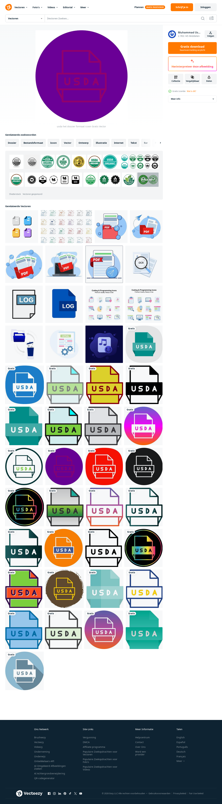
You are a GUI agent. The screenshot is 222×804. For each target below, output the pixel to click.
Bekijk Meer (148, 179)
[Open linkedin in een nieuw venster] (59, 793)
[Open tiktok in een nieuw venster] (70, 793)
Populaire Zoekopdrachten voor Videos (100, 768)
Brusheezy (40, 737)
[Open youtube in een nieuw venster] (80, 793)
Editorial (67, 7)
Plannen (139, 7)
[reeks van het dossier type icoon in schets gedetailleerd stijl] (66, 226)
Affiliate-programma (94, 746)
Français (181, 756)
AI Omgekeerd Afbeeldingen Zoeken (50, 767)
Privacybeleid (179, 793)
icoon (53, 142)
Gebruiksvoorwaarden (159, 793)
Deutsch (181, 751)
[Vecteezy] (8, 7)
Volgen (210, 36)
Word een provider (140, 753)
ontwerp (84, 142)
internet (118, 142)
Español (180, 742)
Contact (139, 742)
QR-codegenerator (44, 778)
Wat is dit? (191, 91)
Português (182, 746)
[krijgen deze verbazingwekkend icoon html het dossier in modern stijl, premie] (64, 344)
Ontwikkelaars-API (44, 761)
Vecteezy (39, 742)
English (180, 737)
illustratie (101, 142)
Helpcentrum (142, 737)
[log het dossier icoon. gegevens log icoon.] (24, 304)
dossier (12, 142)
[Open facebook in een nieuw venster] (49, 793)
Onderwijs (40, 756)
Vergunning (89, 737)
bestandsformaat (33, 142)
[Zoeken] (203, 18)
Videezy (38, 746)
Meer (83, 7)
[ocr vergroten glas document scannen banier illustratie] (144, 264)
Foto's (36, 7)
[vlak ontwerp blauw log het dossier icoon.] (64, 304)
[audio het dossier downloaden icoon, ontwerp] (104, 344)
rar (146, 142)
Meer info (175, 98)
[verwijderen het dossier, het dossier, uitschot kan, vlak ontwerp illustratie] (24, 344)
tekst (134, 142)
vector (67, 142)
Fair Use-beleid (196, 793)
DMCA (86, 742)
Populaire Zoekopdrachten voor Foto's (100, 761)
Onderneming (42, 751)
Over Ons (140, 746)
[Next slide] (157, 143)
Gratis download (192, 48)
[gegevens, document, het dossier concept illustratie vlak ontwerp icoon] (21, 226)
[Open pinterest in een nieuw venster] (65, 793)
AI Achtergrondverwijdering (49, 773)
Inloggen (205, 7)
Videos (51, 7)
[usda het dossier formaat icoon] (144, 344)
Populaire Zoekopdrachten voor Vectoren (100, 753)
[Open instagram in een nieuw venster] (54, 793)
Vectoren (19, 7)
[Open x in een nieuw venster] (75, 793)
